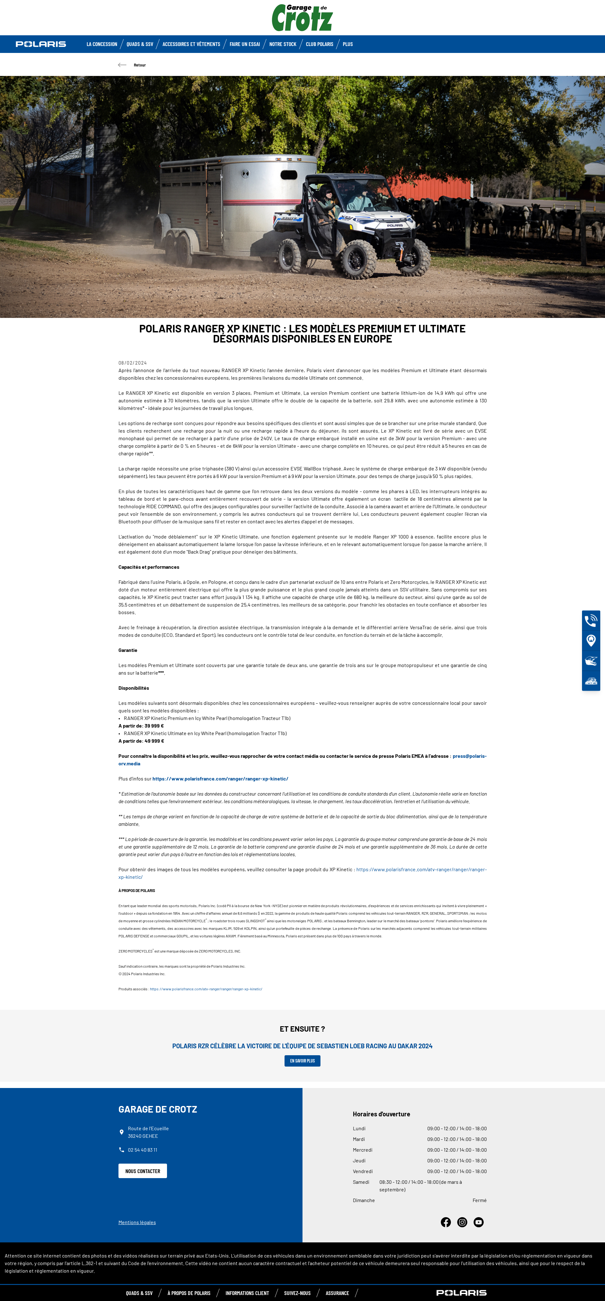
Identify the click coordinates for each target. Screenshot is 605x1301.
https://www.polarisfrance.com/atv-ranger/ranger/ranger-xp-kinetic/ (206, 989)
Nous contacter (142, 1170)
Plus (348, 43)
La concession (102, 43)
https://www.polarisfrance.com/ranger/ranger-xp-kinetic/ (221, 778)
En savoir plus (302, 1060)
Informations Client (247, 1292)
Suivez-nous (297, 1292)
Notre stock (283, 43)
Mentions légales (137, 1222)
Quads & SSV (140, 43)
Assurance (337, 1292)
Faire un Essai (245, 43)
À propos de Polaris (189, 1292)
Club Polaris (319, 43)
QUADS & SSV (139, 1292)
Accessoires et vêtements (191, 43)
